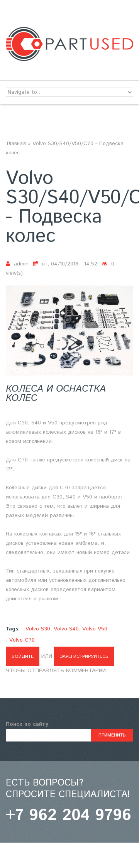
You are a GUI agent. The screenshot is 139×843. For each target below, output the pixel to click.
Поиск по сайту (27, 724)
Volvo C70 (22, 640)
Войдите (23, 656)
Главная (16, 143)
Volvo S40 (66, 629)
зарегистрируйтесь (84, 656)
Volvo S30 (37, 629)
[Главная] (69, 31)
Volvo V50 (94, 629)
